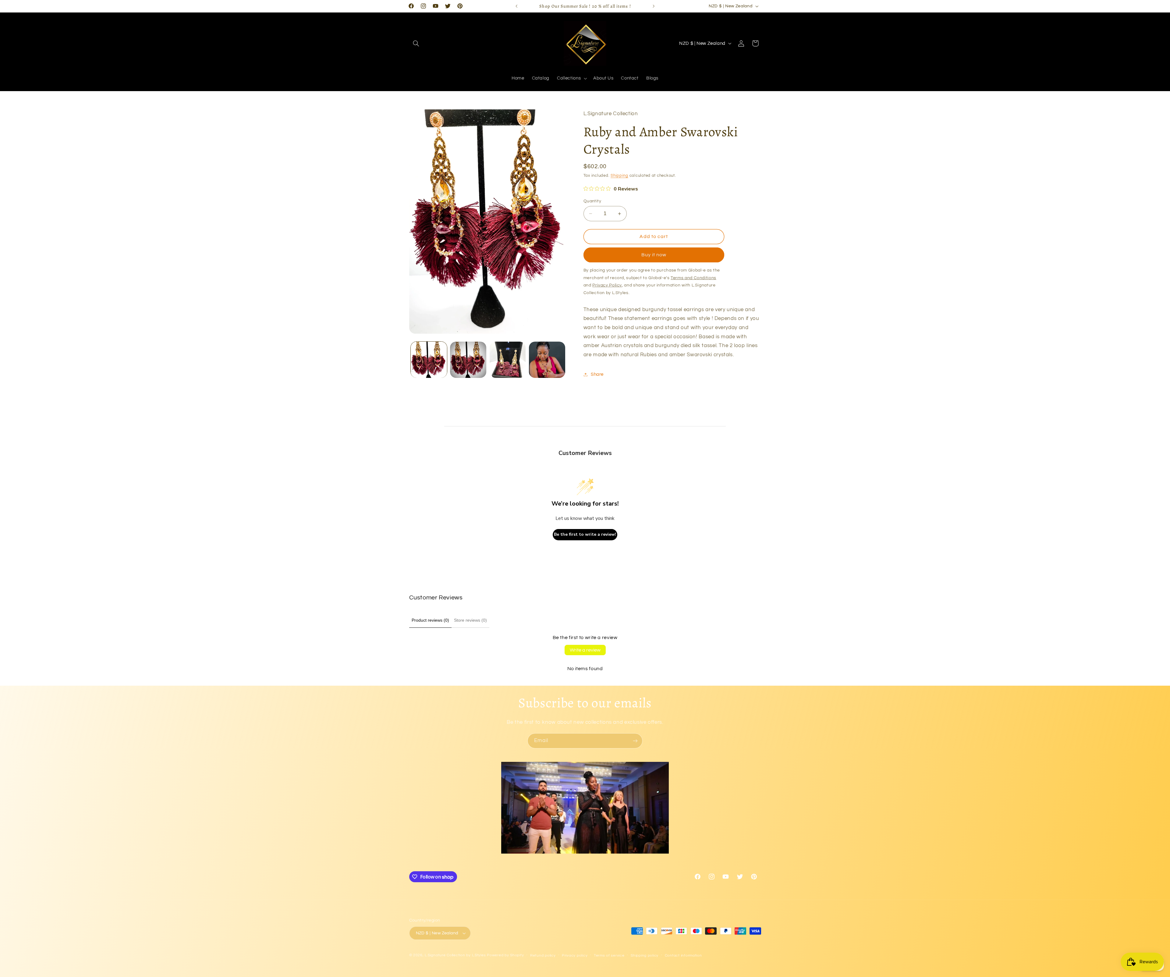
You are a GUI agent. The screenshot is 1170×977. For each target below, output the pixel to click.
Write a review (585, 650)
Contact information (683, 955)
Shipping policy (644, 955)
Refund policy (543, 955)
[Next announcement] (653, 6)
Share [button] (597, 374)
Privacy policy (574, 955)
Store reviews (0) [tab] (470, 620)
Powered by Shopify (505, 955)
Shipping (619, 176)
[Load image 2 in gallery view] (468, 360)
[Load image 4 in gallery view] (547, 360)
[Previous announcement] (516, 6)
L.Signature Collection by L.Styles (455, 955)
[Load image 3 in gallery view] (508, 360)
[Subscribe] (635, 740)
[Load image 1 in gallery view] (429, 360)
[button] (416, 43)
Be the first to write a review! (585, 534)
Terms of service (609, 955)
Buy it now (654, 255)
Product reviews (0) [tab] (430, 620)
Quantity (592, 201)
